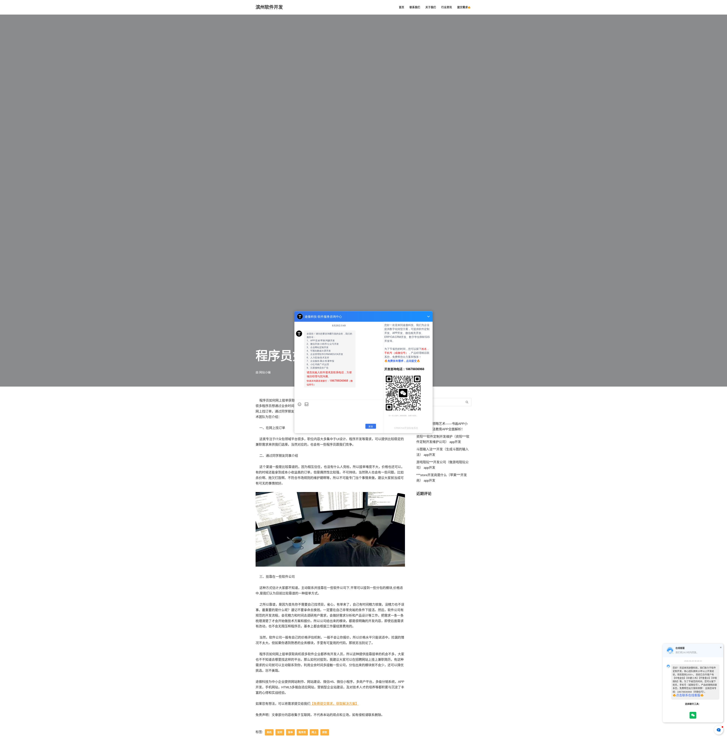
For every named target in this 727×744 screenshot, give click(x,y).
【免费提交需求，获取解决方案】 (334, 704)
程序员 (302, 732)
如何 (279, 732)
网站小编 (265, 372)
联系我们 (415, 7)
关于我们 (430, 7)
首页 (401, 7)
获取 (324, 732)
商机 (269, 732)
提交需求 (462, 7)
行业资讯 (446, 7)
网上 (314, 732)
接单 (290, 732)
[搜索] (467, 402)
